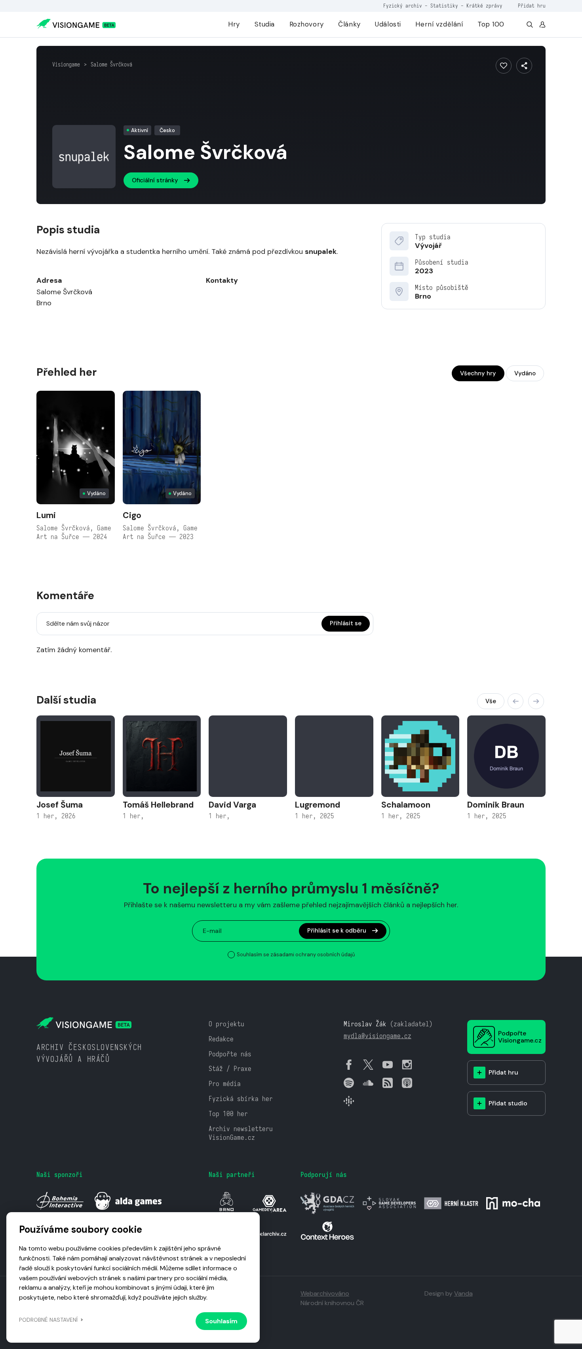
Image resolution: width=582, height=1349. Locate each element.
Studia (265, 24)
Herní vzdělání (439, 24)
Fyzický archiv (402, 5)
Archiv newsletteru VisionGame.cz (241, 1133)
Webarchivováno (325, 1293)
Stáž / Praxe (230, 1069)
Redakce (221, 1039)
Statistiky (444, 5)
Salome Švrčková (111, 64)
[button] (515, 701)
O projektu (226, 1024)
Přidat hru (532, 5)
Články (349, 24)
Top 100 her (228, 1114)
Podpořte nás (230, 1054)
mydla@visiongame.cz (377, 1036)
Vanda (463, 1293)
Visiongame (66, 64)
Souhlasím (221, 1321)
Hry (234, 24)
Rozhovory (306, 24)
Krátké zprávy (484, 5)
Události (388, 24)
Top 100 (490, 24)
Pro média (225, 1084)
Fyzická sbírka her (241, 1099)
